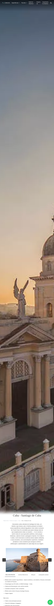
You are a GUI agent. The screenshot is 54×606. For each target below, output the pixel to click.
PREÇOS (33, 574)
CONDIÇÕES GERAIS (43, 574)
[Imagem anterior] (4, 560)
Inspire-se (39, 2)
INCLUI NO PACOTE (10, 574)
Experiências (15, 3)
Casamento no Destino (45, 2)
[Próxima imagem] (50, 560)
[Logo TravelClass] (3, 2)
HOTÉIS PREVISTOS (23, 574)
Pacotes (23, 3)
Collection (7, 3)
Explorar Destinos (31, 2)
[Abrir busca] (51, 3)
